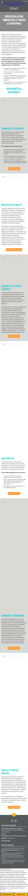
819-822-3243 (10, 838)
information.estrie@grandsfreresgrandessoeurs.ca (14, 835)
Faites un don (21, 894)
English (25, 1)
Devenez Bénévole (7, 894)
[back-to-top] (14, 814)
